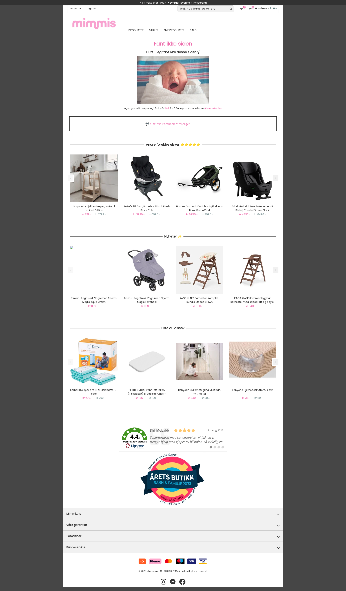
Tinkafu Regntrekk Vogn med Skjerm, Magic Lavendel (147, 300)
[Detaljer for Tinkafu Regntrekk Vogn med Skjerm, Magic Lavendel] (146, 270)
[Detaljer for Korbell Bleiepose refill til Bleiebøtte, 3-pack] (94, 361)
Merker (154, 30)
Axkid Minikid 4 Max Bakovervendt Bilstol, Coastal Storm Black (252, 208)
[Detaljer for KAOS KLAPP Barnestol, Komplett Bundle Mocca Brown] (199, 270)
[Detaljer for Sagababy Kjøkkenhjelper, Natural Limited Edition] (94, 178)
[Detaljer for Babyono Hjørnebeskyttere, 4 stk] (252, 361)
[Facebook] (182, 582)
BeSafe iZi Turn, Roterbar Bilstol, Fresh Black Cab (147, 208)
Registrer (75, 8)
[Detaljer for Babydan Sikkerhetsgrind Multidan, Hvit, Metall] (199, 361)
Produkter (136, 30)
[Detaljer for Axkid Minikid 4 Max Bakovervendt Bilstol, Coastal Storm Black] (252, 178)
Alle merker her (213, 108)
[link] (173, 438)
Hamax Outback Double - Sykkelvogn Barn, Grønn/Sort (199, 208)
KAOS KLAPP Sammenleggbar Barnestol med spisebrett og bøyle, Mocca (252, 300)
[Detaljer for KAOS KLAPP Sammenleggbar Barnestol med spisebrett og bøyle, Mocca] (252, 270)
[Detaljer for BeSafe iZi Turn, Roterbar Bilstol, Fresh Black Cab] (146, 178)
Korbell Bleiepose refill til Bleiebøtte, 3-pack (94, 392)
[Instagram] (163, 582)
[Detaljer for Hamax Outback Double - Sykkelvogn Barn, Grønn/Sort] (199, 178)
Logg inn (91, 8)
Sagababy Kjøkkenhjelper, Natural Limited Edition (94, 208)
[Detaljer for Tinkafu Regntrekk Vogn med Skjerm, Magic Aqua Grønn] (94, 270)
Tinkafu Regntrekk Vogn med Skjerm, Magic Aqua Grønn (94, 300)
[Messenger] (173, 582)
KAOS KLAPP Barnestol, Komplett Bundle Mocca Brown (199, 300)
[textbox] (203, 9)
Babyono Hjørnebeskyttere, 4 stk (252, 390)
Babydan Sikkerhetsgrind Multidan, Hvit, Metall (199, 392)
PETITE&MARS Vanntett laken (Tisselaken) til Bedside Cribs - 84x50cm (147, 392)
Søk (167, 108)
